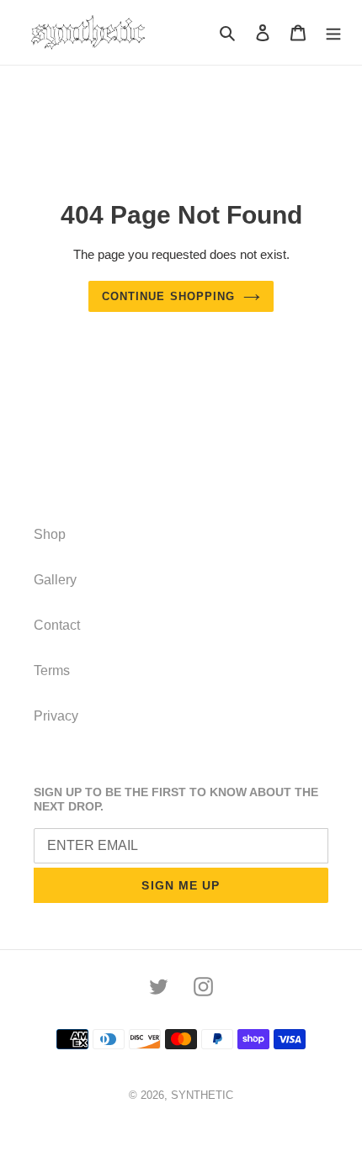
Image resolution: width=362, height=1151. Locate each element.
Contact (57, 625)
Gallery (55, 580)
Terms (52, 670)
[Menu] (333, 32)
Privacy (56, 716)
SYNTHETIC (202, 1095)
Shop (50, 534)
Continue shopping (168, 296)
